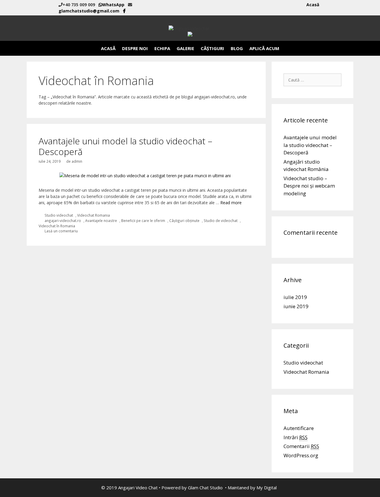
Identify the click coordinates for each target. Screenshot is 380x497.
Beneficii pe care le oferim (143, 220)
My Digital (266, 487)
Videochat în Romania (57, 225)
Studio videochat (59, 215)
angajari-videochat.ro (63, 220)
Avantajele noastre (101, 220)
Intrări (296, 437)
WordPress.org (301, 455)
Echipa (162, 48)
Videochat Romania (93, 215)
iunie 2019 (296, 306)
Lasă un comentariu (61, 230)
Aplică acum (264, 48)
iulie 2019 (295, 297)
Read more (231, 202)
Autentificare (299, 428)
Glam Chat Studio (205, 487)
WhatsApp (113, 4)
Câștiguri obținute (184, 220)
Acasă (312, 4)
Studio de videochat (221, 220)
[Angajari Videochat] (190, 28)
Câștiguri (212, 48)
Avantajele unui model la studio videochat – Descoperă (125, 146)
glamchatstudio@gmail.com (88, 11)
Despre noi (135, 48)
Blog (237, 48)
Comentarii (301, 446)
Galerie (185, 48)
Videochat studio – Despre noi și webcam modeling (309, 186)
